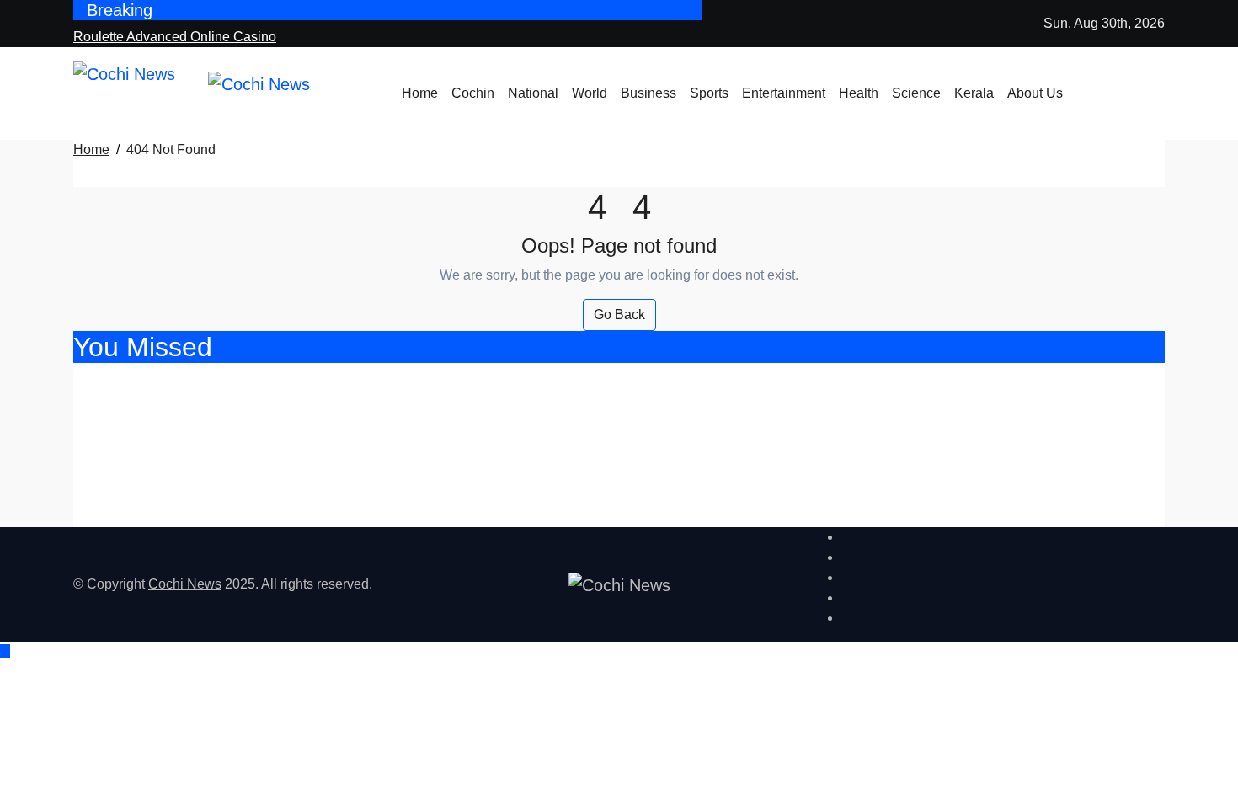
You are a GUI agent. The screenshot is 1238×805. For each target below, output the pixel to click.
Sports (709, 93)
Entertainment (783, 93)
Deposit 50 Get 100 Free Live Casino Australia (279, 470)
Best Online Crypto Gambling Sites (228, 425)
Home (420, 93)
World (589, 93)
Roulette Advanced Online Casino (222, 381)
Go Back (619, 314)
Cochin (472, 93)
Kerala (974, 93)
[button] (1160, 103)
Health (858, 93)
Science (916, 93)
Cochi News (184, 584)
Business (648, 93)
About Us (1035, 93)
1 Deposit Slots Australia (182, 515)
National (533, 93)
